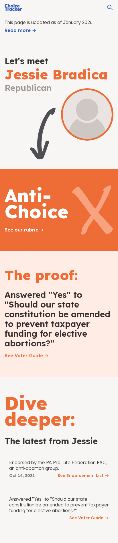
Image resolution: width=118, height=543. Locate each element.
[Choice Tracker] (13, 7)
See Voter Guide (24, 355)
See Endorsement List (80, 475)
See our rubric (21, 230)
